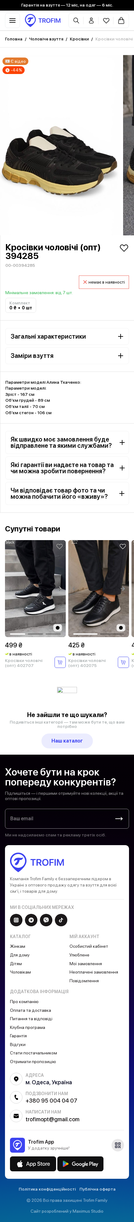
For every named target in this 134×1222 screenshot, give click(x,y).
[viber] (46, 920)
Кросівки (79, 38)
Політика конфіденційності (47, 1189)
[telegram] (31, 920)
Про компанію (24, 1001)
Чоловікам (20, 972)
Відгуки (18, 1044)
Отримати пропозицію (33, 1061)
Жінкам (17, 946)
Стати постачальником (33, 1052)
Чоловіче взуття (46, 38)
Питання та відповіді (31, 1018)
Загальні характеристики (48, 336)
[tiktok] (61, 920)
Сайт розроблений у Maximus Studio (67, 1211)
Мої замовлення (85, 963)
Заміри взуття (32, 355)
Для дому (20, 954)
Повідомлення (84, 980)
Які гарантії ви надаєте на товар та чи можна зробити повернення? (62, 468)
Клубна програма (27, 1027)
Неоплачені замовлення (93, 972)
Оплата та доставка (30, 1010)
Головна (13, 38)
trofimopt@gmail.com (52, 1119)
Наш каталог (67, 741)
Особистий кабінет (88, 946)
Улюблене (79, 954)
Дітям (16, 963)
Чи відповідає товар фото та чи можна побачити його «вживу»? (59, 493)
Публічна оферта (97, 1189)
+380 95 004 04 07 (51, 1100)
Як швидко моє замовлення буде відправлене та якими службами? (61, 442)
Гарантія (18, 1035)
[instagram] (16, 920)
